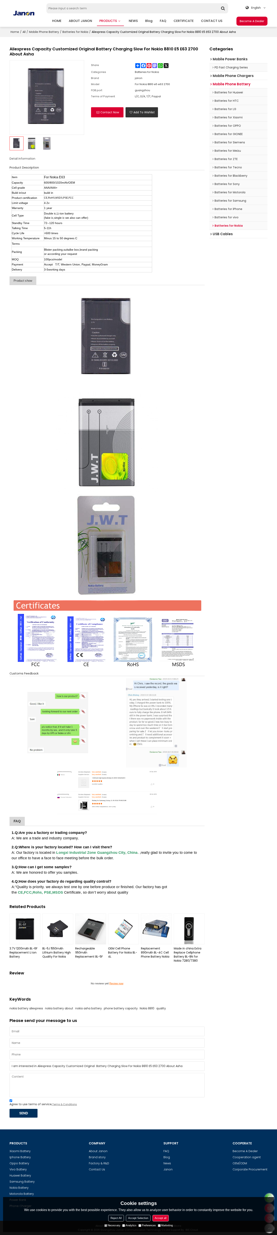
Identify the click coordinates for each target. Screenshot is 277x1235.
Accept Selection (138, 1218)
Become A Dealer (252, 21)
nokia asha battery (88, 1008)
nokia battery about (59, 1008)
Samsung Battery (22, 1182)
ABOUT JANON (80, 20)
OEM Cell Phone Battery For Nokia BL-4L (122, 952)
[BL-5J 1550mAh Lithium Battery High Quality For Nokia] (57, 929)
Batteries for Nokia (75, 32)
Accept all (160, 1218)
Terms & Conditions (64, 1104)
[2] (107, 441)
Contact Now (109, 112)
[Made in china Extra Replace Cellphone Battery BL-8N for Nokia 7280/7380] (189, 929)
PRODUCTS (108, 20)
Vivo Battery (18, 1169)
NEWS (133, 20)
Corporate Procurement (250, 1169)
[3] (107, 545)
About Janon (98, 1151)
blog (148, 20)
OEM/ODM (240, 1163)
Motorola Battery (22, 1194)
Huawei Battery (20, 1175)
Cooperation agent (247, 1157)
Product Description (24, 168)
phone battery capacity (121, 1008)
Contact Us (97, 1169)
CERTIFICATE (184, 20)
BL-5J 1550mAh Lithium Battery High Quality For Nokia (56, 952)
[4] (107, 633)
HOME (56, 20)
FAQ (163, 20)
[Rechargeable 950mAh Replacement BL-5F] (90, 929)
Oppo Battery (19, 1163)
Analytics (131, 1225)
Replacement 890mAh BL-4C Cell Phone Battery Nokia (155, 952)
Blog (166, 1157)
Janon (168, 1169)
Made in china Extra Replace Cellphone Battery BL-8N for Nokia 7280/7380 (187, 954)
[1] (107, 338)
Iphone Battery (20, 1157)
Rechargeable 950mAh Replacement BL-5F (89, 952)
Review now (116, 983)
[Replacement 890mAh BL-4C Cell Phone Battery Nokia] (156, 929)
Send (23, 1113)
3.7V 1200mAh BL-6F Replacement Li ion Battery (24, 952)
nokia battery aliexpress (26, 1008)
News (167, 1163)
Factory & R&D (99, 1163)
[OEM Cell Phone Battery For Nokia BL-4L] (123, 929)
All (24, 32)
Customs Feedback (24, 673)
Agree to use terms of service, (43, 1104)
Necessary (114, 1225)
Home (15, 32)
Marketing (167, 1225)
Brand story (97, 1157)
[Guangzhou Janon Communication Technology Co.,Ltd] (24, 13)
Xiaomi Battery (20, 1151)
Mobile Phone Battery (44, 32)
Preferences (149, 1225)
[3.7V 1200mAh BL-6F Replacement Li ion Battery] (25, 929)
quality (161, 1008)
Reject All (116, 1218)
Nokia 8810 (147, 1008)
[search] (223, 8)
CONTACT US (211, 20)
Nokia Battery (19, 1188)
